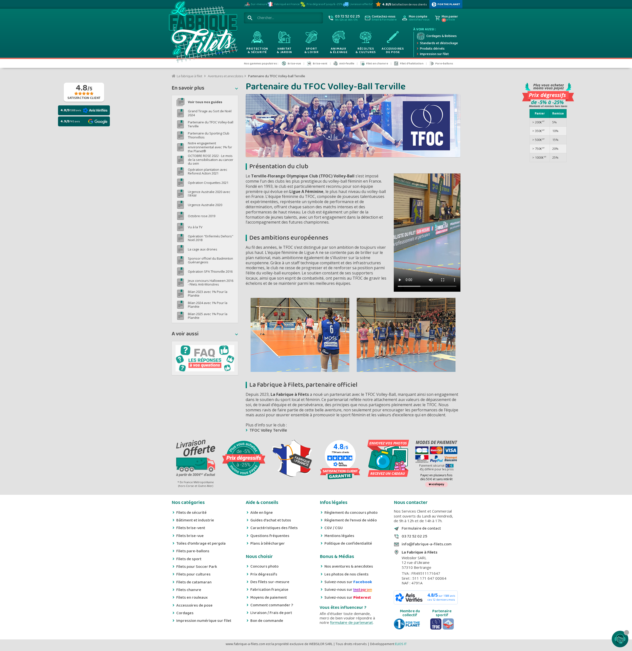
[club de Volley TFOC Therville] (435, 624)
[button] (205, 88)
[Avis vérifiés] (340, 473)
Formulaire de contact (421, 528)
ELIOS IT (401, 644)
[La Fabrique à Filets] (203, 33)
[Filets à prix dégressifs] (244, 458)
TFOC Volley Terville (268, 430)
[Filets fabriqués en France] (292, 458)
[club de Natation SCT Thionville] (448, 624)
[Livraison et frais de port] (196, 458)
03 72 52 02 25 (414, 536)
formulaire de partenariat (351, 622)
